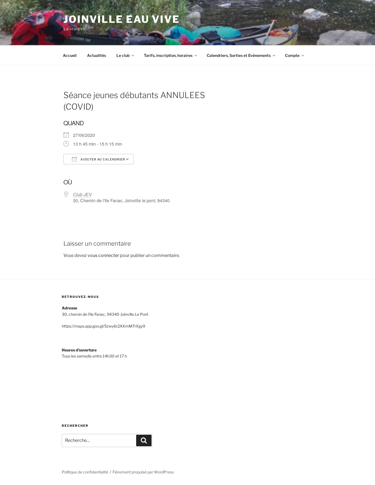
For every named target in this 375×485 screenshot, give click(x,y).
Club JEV (82, 194)
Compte (292, 55)
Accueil (70, 55)
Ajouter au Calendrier (102, 159)
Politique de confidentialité (85, 472)
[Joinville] (82, 385)
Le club (123, 55)
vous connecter (103, 255)
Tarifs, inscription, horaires (168, 55)
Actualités (96, 55)
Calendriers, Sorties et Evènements (239, 55)
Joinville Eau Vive (121, 19)
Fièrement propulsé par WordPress (143, 472)
